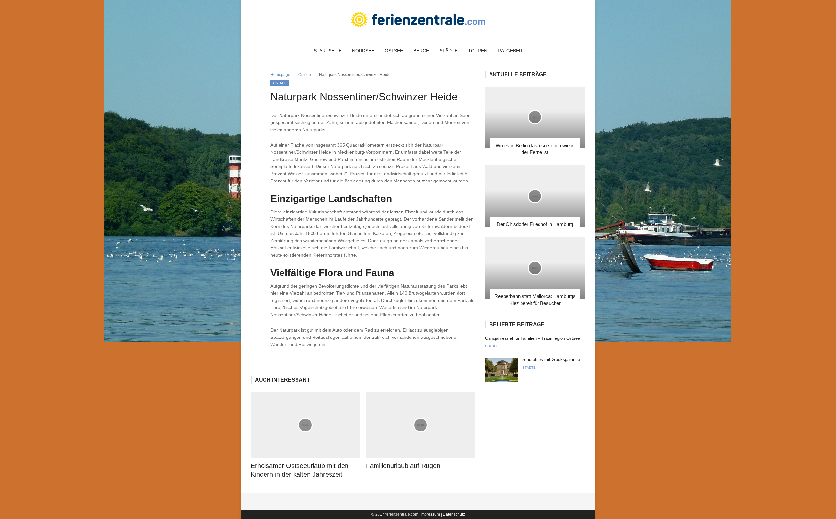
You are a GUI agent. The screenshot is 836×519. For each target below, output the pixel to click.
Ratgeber (510, 50)
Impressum (430, 514)
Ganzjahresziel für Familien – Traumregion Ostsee (532, 338)
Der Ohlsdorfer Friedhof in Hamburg (535, 224)
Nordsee (363, 50)
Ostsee (394, 50)
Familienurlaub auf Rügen (403, 465)
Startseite (328, 50)
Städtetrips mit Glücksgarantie (551, 359)
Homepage (280, 74)
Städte (449, 50)
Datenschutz (454, 514)
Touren (477, 50)
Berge (421, 50)
